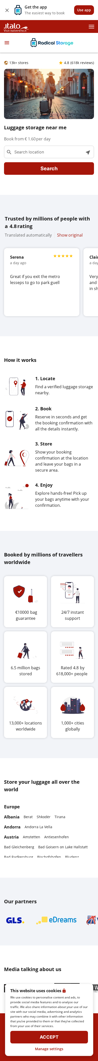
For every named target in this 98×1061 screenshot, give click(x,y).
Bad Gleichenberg (19, 847)
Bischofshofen (49, 857)
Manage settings (49, 1048)
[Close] (7, 10)
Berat (28, 816)
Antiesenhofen (56, 836)
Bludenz (72, 857)
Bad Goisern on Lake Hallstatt (63, 847)
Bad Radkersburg (18, 857)
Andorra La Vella (38, 826)
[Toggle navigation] (7, 43)
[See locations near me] (87, 152)
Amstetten (31, 836)
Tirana (60, 816)
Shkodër (44, 816)
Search (49, 168)
